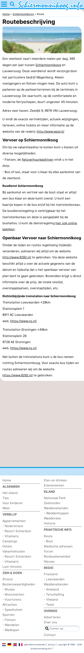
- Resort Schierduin (16, 531)
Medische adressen (58, 546)
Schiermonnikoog (48, 65)
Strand (7, 579)
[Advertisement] (42, 424)
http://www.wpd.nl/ (50, 131)
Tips (5, 498)
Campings (9, 541)
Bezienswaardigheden (18, 584)
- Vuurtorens (11, 599)
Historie (49, 523)
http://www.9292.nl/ (16, 257)
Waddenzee (52, 518)
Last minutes (12, 567)
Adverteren (52, 617)
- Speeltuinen (12, 610)
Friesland (50, 574)
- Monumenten (13, 594)
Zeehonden (52, 503)
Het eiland (10, 493)
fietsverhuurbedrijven (37, 159)
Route (48, 536)
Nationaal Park (55, 498)
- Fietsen (9, 620)
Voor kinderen (12, 503)
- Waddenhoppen (56, 513)
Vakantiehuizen (13, 551)
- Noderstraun (12, 526)
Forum (48, 551)
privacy (51, 644)
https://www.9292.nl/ (17, 375)
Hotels (7, 546)
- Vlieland (51, 599)
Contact (50, 635)
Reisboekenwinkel (57, 556)
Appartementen (14, 521)
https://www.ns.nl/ (23, 321)
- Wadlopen (10, 630)
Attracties (9, 604)
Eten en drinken (55, 480)
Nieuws (49, 561)
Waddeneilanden (56, 508)
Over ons (50, 622)
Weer (6, 508)
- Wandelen (10, 625)
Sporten (8, 615)
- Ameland (51, 589)
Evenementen (54, 485)
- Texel (49, 604)
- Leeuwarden (54, 579)
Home (6, 480)
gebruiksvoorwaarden (34, 644)
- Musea (8, 589)
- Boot (48, 541)
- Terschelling (54, 594)
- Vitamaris (10, 536)
